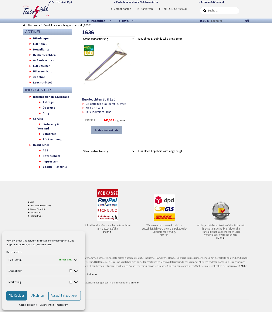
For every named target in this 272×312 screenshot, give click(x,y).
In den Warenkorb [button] (106, 130)
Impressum (62, 304)
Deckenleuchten (44, 55)
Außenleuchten (43, 60)
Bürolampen (41, 38)
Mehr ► (107, 232)
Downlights (41, 49)
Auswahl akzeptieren (64, 295)
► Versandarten (120, 9)
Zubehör (39, 77)
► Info (123, 21)
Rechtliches (41, 145)
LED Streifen (41, 66)
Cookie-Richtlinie (28, 304)
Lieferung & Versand (48, 126)
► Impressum (34, 212)
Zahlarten (50, 134)
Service (38, 118)
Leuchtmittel (42, 82)
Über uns (49, 107)
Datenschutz (13, 252)
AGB (45, 150)
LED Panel (40, 44)
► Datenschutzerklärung (39, 205)
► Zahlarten (145, 9)
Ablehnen (37, 295)
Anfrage (48, 102)
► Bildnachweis (35, 215)
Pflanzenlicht (42, 71)
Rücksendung (52, 139)
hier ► (93, 274)
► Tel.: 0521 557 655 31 (173, 9)
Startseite (33, 25)
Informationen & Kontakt (51, 96)
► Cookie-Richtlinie (37, 209)
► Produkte (96, 21)
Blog (46, 113)
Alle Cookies (17, 295)
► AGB (31, 202)
